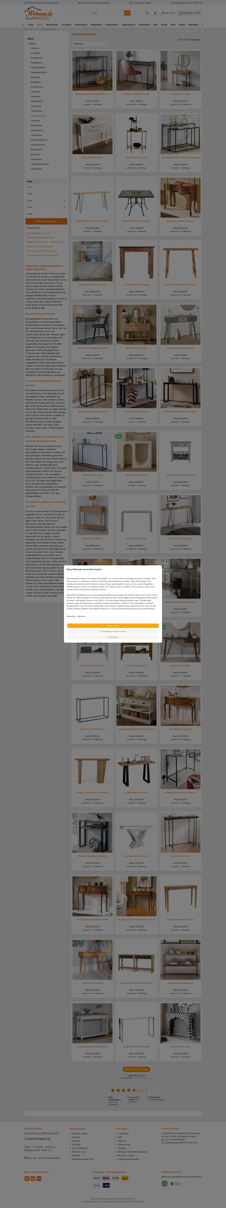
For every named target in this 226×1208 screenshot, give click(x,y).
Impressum (81, 616)
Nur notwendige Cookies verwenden (113, 631)
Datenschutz (71, 616)
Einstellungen (113, 637)
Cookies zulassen (113, 626)
